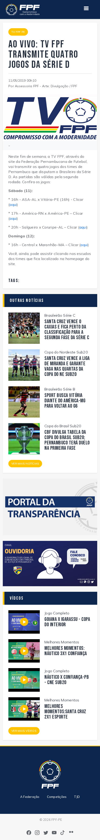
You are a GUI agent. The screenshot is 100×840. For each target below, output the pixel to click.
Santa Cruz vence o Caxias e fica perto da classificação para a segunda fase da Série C (66, 329)
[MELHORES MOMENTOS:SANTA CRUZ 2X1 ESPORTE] (24, 708)
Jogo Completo (56, 613)
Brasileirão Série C (59, 315)
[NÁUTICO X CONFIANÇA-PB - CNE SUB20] (24, 679)
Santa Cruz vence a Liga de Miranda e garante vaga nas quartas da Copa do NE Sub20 (67, 366)
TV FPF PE (18, 32)
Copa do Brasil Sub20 (62, 426)
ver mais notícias (25, 463)
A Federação (30, 797)
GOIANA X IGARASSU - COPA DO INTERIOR (67, 622)
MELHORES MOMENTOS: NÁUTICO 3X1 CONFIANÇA (65, 651)
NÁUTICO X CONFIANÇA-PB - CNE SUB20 (66, 680)
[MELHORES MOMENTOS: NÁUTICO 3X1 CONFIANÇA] (24, 650)
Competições (57, 797)
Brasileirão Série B (59, 389)
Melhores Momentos (61, 642)
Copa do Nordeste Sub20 (66, 352)
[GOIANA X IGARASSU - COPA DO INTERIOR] (24, 621)
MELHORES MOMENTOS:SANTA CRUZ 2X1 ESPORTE (65, 712)
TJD (77, 797)
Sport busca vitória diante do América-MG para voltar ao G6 (64, 401)
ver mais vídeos (24, 730)
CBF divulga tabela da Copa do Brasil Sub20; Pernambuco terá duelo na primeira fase (67, 440)
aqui (13, 204)
